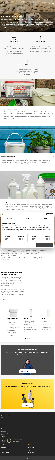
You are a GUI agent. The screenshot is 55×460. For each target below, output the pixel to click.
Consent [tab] (9, 218)
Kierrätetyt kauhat (26, 371)
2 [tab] (27, 339)
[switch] (21, 239)
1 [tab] (25, 339)
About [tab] (45, 218)
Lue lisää (26, 405)
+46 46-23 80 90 (5, 447)
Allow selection (27, 245)
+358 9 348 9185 (5, 452)
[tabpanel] (13, 322)
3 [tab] (29, 339)
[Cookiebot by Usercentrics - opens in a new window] (47, 214)
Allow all (45, 245)
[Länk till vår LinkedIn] (27, 458)
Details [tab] (27, 218)
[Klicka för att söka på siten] (49, 3)
